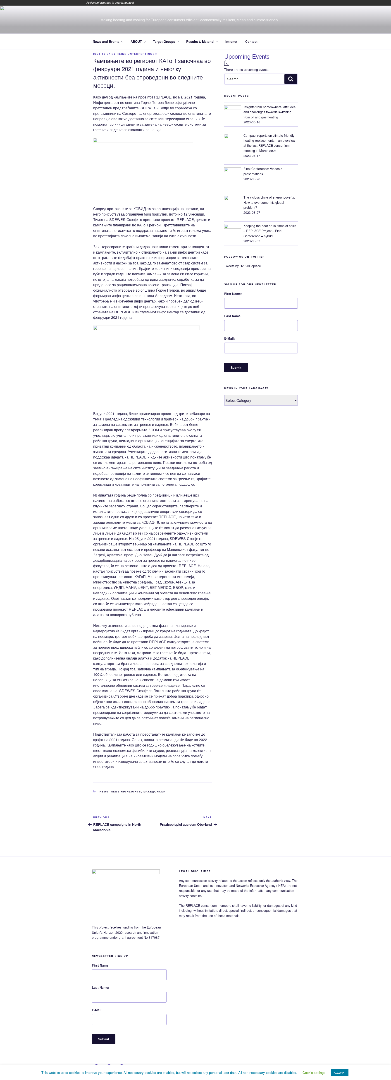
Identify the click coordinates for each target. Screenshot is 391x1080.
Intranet (231, 41)
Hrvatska (170, 2)
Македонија (176, 2)
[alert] (261, 66)
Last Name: (233, 316)
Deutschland (157, 2)
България (151, 2)
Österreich (138, 2)
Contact (251, 41)
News (104, 791)
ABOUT (136, 41)
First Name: (233, 293)
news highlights (126, 791)
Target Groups (164, 41)
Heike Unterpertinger (137, 53)
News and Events (106, 41)
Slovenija (189, 2)
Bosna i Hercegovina (144, 2)
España (163, 2)
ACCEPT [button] (340, 1072)
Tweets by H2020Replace (242, 266)
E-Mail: (229, 338)
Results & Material (200, 41)
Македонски (154, 791)
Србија (182, 2)
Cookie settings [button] (314, 1072)
